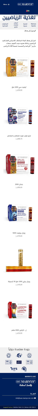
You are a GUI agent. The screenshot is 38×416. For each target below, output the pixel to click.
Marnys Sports (33, 24)
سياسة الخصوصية (7, 407)
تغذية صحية (25, 24)
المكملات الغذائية (5, 24)
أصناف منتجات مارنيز (16, 25)
